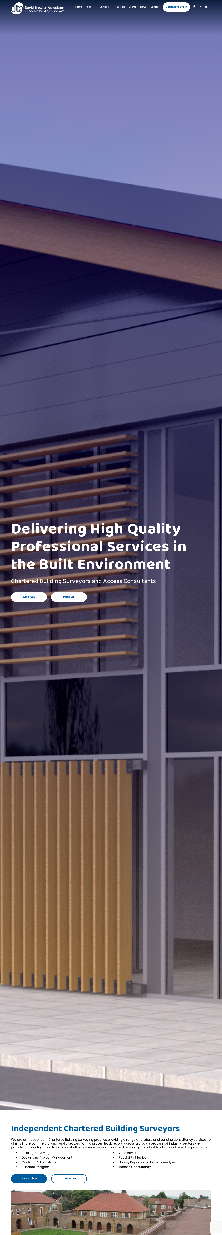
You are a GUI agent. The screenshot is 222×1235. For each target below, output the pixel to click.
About (89, 7)
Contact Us (69, 1178)
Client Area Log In (176, 7)
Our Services (29, 1178)
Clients (132, 7)
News (143, 7)
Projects (120, 7)
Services (104, 7)
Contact (154, 7)
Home (78, 7)
